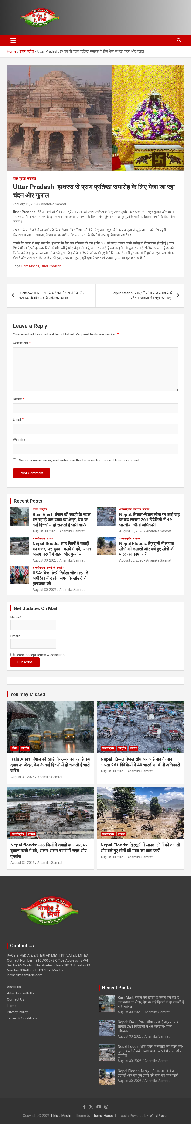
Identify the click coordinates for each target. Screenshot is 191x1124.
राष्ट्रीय (43, 509)
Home (11, 1006)
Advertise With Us (20, 993)
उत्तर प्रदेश (19, 178)
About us (14, 987)
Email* (15, 636)
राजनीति (51, 567)
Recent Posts (28, 501)
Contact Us (15, 999)
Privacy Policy (17, 1012)
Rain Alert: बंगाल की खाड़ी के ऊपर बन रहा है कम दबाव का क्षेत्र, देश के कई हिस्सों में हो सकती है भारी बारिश (62, 520)
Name (18, 399)
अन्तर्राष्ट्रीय (125, 509)
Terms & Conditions (22, 1018)
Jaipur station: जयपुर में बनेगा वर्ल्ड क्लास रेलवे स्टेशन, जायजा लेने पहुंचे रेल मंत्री (142, 295)
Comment (22, 343)
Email (18, 419)
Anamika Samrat (53, 204)
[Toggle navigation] (13, 40)
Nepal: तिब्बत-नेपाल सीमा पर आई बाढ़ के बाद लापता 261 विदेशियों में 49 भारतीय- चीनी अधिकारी (149, 520)
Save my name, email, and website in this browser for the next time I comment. (79, 460)
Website (19, 440)
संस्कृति (31, 178)
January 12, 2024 (25, 204)
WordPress (158, 1116)
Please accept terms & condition (39, 655)
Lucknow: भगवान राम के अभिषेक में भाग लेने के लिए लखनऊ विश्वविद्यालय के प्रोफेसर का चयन (51, 295)
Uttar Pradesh (51, 266)
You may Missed (27, 694)
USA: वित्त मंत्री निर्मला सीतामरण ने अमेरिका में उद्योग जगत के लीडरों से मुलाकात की (60, 578)
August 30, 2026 (45, 531)
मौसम (35, 509)
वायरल (146, 509)
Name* (15, 617)
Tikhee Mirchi (61, 1116)
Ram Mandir (30, 266)
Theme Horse (102, 1116)
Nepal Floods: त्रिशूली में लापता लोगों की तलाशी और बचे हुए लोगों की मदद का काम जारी (146, 549)
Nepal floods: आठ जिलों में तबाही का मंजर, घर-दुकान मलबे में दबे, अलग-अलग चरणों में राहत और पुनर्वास (62, 549)
